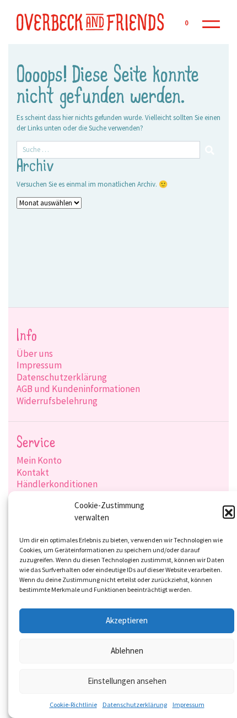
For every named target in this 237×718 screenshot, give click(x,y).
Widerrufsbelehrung (57, 401)
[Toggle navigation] (211, 22)
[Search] (210, 150)
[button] (228, 511)
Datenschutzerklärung (135, 704)
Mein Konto (39, 460)
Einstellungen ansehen (127, 681)
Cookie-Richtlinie (73, 704)
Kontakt (33, 472)
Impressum (188, 704)
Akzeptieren (127, 620)
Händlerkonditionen (57, 484)
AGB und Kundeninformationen (78, 389)
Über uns (35, 353)
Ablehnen (127, 650)
